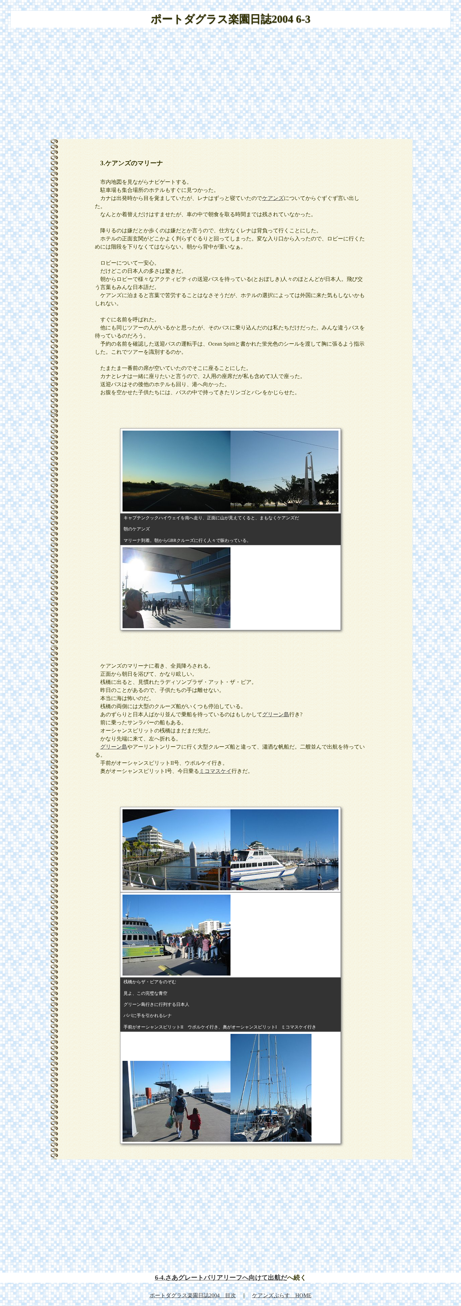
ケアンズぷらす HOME (281, 1295)
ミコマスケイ (215, 771)
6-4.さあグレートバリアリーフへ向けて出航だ (221, 1277)
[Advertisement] (230, 85)
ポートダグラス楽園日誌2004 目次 (193, 1295)
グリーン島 (275, 714)
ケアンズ (273, 198)
